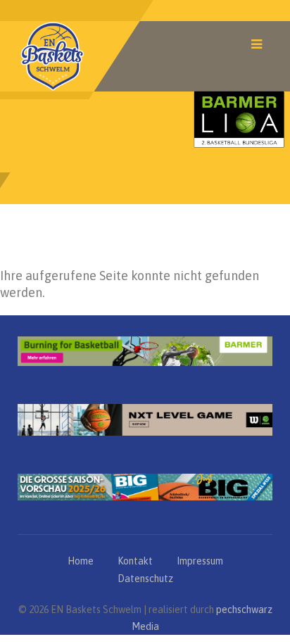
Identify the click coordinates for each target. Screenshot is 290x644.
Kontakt (135, 561)
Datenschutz (145, 578)
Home (81, 561)
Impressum (200, 561)
